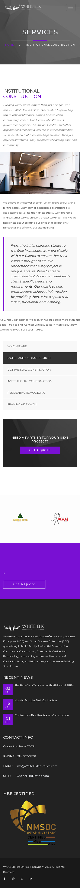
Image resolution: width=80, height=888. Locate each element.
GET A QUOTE (40, 450)
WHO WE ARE (17, 346)
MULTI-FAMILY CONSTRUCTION (29, 358)
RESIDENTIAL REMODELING (26, 392)
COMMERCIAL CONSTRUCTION (29, 369)
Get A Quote (24, 584)
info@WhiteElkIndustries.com (37, 766)
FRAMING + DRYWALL (22, 404)
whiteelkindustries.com (33, 775)
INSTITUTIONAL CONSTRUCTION (29, 381)
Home (9, 44)
